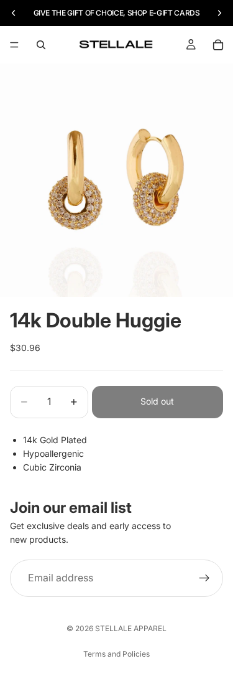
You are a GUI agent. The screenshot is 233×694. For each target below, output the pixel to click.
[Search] (41, 45)
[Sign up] (204, 578)
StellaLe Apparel (131, 628)
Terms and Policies (116, 654)
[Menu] (14, 44)
